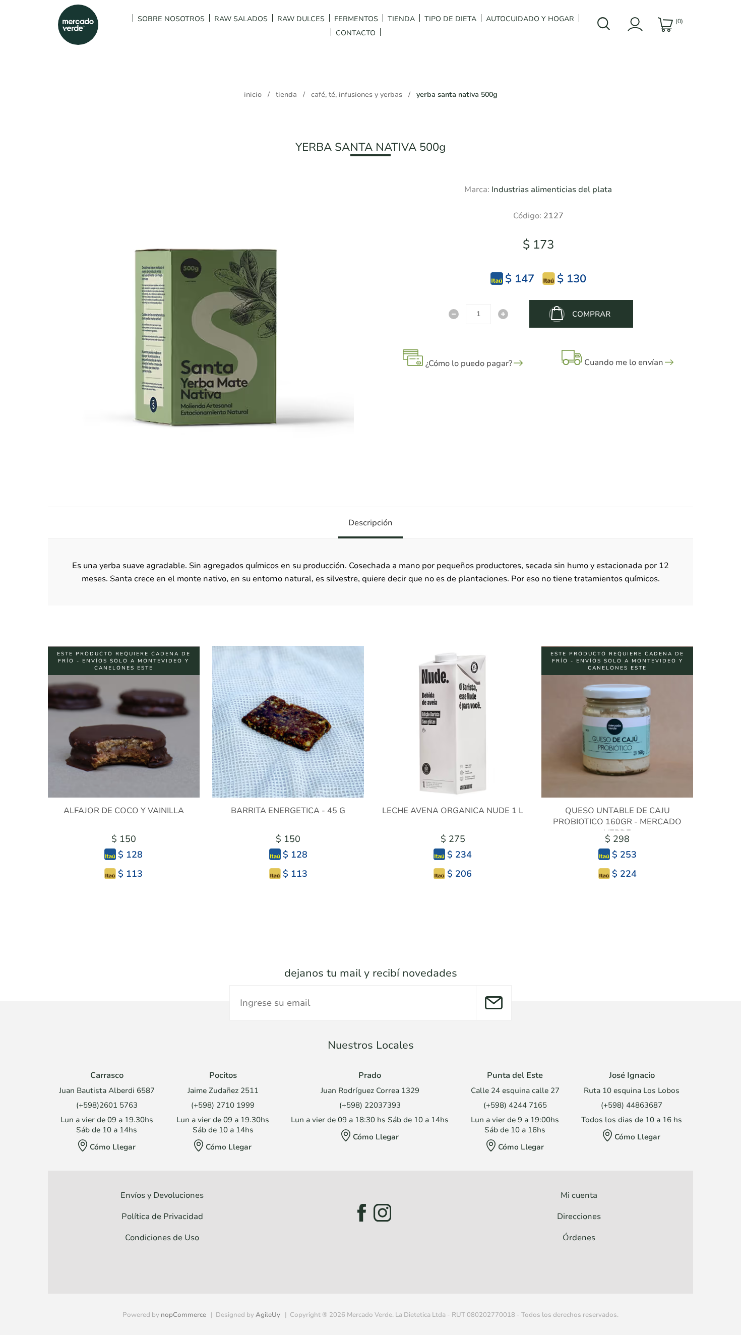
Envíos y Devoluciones (162, 1195)
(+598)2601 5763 (107, 1105)
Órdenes (579, 1237)
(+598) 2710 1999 (223, 1105)
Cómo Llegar (113, 1147)
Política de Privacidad (162, 1216)
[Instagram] (382, 1213)
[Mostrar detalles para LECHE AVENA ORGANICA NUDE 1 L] (453, 722)
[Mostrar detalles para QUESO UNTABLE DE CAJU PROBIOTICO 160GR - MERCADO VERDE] (617, 722)
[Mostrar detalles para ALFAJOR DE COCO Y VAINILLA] (124, 722)
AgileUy (268, 1314)
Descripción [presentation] (370, 522)
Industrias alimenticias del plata (551, 189)
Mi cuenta (579, 1195)
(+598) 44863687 (631, 1105)
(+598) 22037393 (370, 1105)
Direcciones (579, 1216)
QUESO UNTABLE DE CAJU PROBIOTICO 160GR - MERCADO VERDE (617, 821)
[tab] (370, 522)
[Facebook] (358, 1213)
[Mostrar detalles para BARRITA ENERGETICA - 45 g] (288, 722)
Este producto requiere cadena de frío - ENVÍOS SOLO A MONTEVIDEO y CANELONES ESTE (124, 661)
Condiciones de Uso (162, 1237)
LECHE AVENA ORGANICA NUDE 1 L (452, 810)
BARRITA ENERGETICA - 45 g (288, 810)
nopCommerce (183, 1314)
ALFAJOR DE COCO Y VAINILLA (124, 810)
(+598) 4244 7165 (515, 1105)
